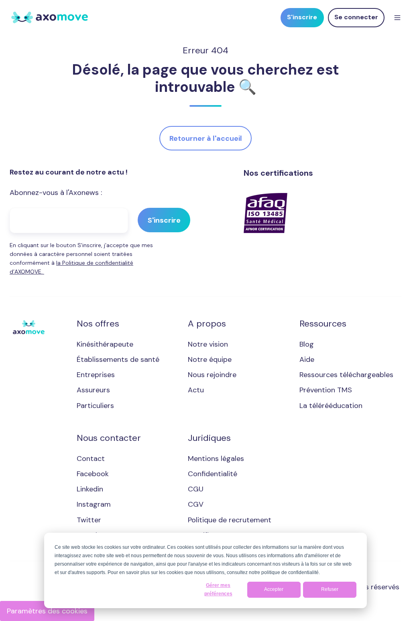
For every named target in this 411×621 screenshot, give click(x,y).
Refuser (329, 589)
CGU (195, 489)
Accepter (273, 589)
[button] (397, 18)
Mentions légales (216, 458)
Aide (306, 359)
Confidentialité (212, 474)
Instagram (94, 504)
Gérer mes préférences (218, 589)
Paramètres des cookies (47, 611)
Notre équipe (210, 359)
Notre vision (208, 344)
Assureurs (93, 390)
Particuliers (95, 405)
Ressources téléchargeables (346, 375)
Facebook (93, 474)
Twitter (89, 520)
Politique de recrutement (229, 520)
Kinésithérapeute (105, 344)
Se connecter (356, 17)
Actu (196, 390)
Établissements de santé (118, 359)
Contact (91, 458)
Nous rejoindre (212, 375)
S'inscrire (302, 17)
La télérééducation (330, 405)
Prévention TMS (325, 390)
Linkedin (90, 489)
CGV (195, 504)
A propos (207, 323)
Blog (306, 344)
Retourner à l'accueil (205, 138)
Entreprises (96, 375)
